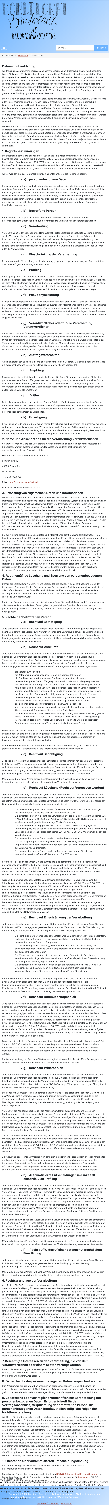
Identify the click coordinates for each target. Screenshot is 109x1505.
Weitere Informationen (48, 1503)
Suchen (102, 47)
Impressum (66, 1503)
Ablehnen (24, 1498)
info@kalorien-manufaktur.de (24, 482)
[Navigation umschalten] (4, 48)
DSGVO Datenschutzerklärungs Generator (77, 1474)
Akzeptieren (8, 1498)
